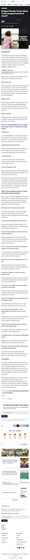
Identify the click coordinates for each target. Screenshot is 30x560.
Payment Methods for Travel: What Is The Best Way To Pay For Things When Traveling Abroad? (14, 126)
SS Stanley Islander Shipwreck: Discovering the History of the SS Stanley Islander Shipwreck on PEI (9, 473)
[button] (2, 1)
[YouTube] (19, 547)
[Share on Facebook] (4, 26)
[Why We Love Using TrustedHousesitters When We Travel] (24, 485)
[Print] (12, 26)
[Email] (15, 557)
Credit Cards (24, 465)
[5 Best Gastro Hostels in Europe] (24, 493)
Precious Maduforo (10, 20)
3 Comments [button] (24, 444)
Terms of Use (15, 419)
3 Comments (18, 20)
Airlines (22, 467)
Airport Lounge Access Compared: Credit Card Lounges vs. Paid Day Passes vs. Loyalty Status (10, 461)
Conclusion (11, 73)
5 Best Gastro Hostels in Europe (9, 492)
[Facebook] (17, 547)
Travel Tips (4, 8)
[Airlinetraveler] (15, 1)
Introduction (4, 72)
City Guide (3, 529)
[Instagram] (22, 547)
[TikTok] (24, 547)
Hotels (22, 495)
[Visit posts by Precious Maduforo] (2, 21)
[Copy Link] (9, 26)
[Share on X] (7, 26)
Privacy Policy (9, 420)
